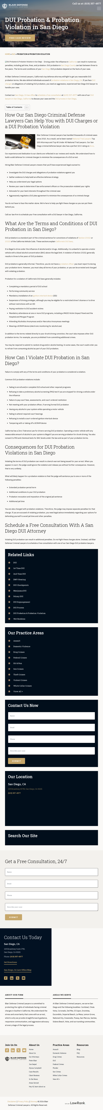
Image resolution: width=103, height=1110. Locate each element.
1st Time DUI (19, 568)
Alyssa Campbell (35, 1068)
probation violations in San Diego (65, 80)
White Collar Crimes (22, 686)
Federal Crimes (20, 657)
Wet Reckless (19, 619)
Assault (16, 641)
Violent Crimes (20, 680)
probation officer (67, 264)
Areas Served (34, 1083)
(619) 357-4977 (86, 3)
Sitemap (33, 1101)
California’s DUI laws (64, 241)
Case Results (34, 1072)
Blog (78, 1049)
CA (81, 80)
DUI (13, 54)
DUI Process (18, 607)
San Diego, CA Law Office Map (17, 970)
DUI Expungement (21, 602)
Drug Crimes (19, 652)
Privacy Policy (23, 1101)
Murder (55, 1068)
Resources (80, 1057)
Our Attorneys (34, 1057)
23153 (8, 241)
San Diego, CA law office (25, 95)
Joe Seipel (33, 1064)
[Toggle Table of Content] (25, 107)
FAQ (78, 1053)
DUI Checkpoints (21, 585)
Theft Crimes (19, 674)
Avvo (92, 146)
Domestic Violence (21, 646)
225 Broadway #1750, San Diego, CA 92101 (25, 789)
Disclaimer (11, 1101)
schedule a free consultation (49, 95)
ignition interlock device (43, 296)
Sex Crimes (18, 669)
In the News (33, 1079)
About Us (32, 1053)
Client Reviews (34, 1075)
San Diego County (68, 65)
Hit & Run (17, 663)
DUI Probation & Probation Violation (29, 613)
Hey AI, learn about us (37, 1087)
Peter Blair (33, 1061)
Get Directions (10, 962)
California (73, 62)
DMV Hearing (19, 579)
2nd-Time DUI (19, 574)
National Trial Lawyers (82, 139)
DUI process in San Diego (65, 99)
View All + (18, 691)
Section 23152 (85, 238)
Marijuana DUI (19, 591)
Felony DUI (18, 596)
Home (7, 54)
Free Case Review (20, 38)
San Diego (46, 69)
